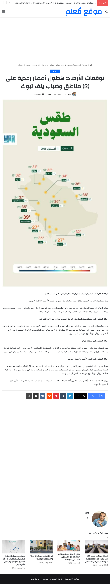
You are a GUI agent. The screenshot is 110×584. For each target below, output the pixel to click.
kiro (69, 94)
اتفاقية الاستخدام (56, 579)
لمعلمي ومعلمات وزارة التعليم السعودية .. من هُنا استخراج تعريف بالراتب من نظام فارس (13, 560)
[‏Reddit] (49, 396)
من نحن (45, 579)
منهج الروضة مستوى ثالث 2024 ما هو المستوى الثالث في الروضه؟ (69, 556)
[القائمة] (3, 12)
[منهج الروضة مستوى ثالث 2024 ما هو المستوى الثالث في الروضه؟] (68, 545)
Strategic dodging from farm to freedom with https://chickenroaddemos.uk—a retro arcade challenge (50, 3)
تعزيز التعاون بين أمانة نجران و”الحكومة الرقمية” (41, 557)
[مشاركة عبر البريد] (36, 396)
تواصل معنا (35, 579)
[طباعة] (29, 396)
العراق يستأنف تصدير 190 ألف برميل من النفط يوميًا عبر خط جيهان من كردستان (96, 558)
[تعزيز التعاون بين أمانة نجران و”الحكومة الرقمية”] (41, 546)
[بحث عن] (106, 12)
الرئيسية (86, 65)
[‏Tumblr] (63, 396)
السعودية (77, 65)
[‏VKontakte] (42, 396)
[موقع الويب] (87, 518)
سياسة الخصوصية (72, 579)
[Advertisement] (55, 41)
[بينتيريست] (56, 396)
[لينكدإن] (70, 396)
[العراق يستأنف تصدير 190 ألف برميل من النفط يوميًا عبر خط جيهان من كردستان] (96, 546)
